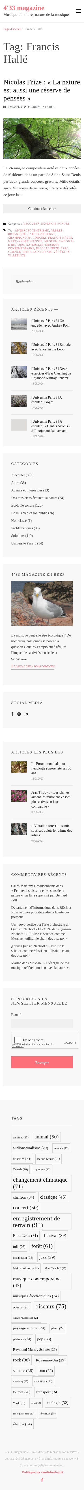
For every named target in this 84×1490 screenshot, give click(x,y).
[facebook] (42, 1480)
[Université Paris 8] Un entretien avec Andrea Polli (50, 323)
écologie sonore (23, 1413)
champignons (19, 237)
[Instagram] (19, 714)
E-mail (16, 1015)
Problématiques (22, 528)
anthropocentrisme (32, 230)
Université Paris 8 (23, 543)
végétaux (62, 252)
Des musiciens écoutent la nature (34, 498)
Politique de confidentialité (42, 1472)
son (46, 1371)
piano (58, 1328)
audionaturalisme (30, 1148)
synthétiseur (43, 1381)
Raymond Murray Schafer (35, 1349)
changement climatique (40, 1183)
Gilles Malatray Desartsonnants (33, 886)
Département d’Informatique (31, 907)
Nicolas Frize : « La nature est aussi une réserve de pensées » (41, 90)
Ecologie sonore (55, 223)
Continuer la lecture (42, 209)
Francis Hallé (60, 237)
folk (19, 1246)
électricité (48, 1413)
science (14, 252)
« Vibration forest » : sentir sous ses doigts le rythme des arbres (51, 830)
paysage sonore (29, 1328)
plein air (22, 1339)
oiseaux (50, 1306)
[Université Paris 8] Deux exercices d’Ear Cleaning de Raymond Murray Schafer (51, 373)
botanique (17, 234)
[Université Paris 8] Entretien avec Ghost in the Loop (51, 347)
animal (46, 1137)
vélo (36, 1403)
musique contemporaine (36, 1282)
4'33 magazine (23, 7)
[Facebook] (12, 714)
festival (55, 1235)
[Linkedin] (26, 714)
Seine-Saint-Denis (37, 252)
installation (23, 1257)
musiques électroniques (36, 1296)
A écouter (31, 223)
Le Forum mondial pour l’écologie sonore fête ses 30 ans (51, 768)
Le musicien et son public (29, 513)
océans (21, 1307)
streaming (20, 1381)
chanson (23, 1197)
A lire (15, 483)
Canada (20, 1169)
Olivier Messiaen (26, 1317)
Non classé (19, 520)
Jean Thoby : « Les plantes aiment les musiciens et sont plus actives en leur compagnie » (50, 799)
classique (53, 1197)
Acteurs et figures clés (26, 490)
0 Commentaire (41, 106)
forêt (42, 1246)
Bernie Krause (48, 1158)
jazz (47, 1257)
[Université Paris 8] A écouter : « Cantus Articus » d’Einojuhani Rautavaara (51, 426)
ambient (20, 1137)
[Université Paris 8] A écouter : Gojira (46, 399)
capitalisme (42, 1169)
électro (22, 1424)
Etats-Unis (25, 1235)
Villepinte (17, 255)
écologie (57, 1402)
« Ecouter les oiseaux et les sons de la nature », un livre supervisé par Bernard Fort (39, 895)
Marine (16, 963)
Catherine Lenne (41, 234)
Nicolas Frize (47, 248)
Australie (61, 1148)
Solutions (17, 536)
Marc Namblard (55, 1268)
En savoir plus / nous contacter (32, 666)
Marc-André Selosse (25, 241)
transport (47, 1392)
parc (65, 248)
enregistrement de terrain (36, 1221)
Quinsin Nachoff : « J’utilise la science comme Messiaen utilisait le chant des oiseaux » (41, 933)
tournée (21, 1392)
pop (44, 1339)
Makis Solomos (26, 1268)
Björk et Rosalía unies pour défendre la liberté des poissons (41, 912)
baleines (22, 1158)
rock (21, 1360)
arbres (56, 230)
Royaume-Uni (51, 1360)
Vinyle (19, 1403)
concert (39, 237)
